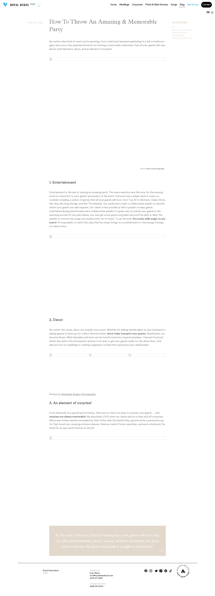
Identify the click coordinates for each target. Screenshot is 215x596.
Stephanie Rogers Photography (78, 394)
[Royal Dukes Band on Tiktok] (170, 570)
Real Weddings (178, 35)
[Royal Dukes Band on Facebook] (145, 570)
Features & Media (179, 33)
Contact (206, 4)
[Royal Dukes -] (5, 4)
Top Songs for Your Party (182, 38)
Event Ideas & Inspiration (182, 30)
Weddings (124, 4)
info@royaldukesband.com (101, 575)
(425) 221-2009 (96, 586)
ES (212, 12)
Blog (182, 4)
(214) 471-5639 (96, 578)
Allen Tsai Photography (155, 169)
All (173, 27)
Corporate (137, 4)
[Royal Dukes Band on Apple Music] (160, 570)
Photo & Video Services (156, 4)
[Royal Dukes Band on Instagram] (150, 570)
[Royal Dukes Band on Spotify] (165, 570)
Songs (174, 4)
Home (113, 4)
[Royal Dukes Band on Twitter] (156, 570)
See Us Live (192, 4)
